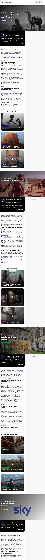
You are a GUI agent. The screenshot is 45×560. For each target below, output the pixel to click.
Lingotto (8, 391)
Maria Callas (11, 238)
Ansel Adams (12, 57)
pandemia (12, 556)
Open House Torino (19, 370)
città (4, 372)
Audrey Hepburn (4, 235)
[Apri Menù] (3, 2)
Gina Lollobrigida (16, 215)
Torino (9, 378)
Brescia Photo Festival (5, 93)
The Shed (9, 536)
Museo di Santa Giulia (10, 54)
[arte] (8, 2)
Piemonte (7, 390)
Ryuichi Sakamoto (4, 545)
